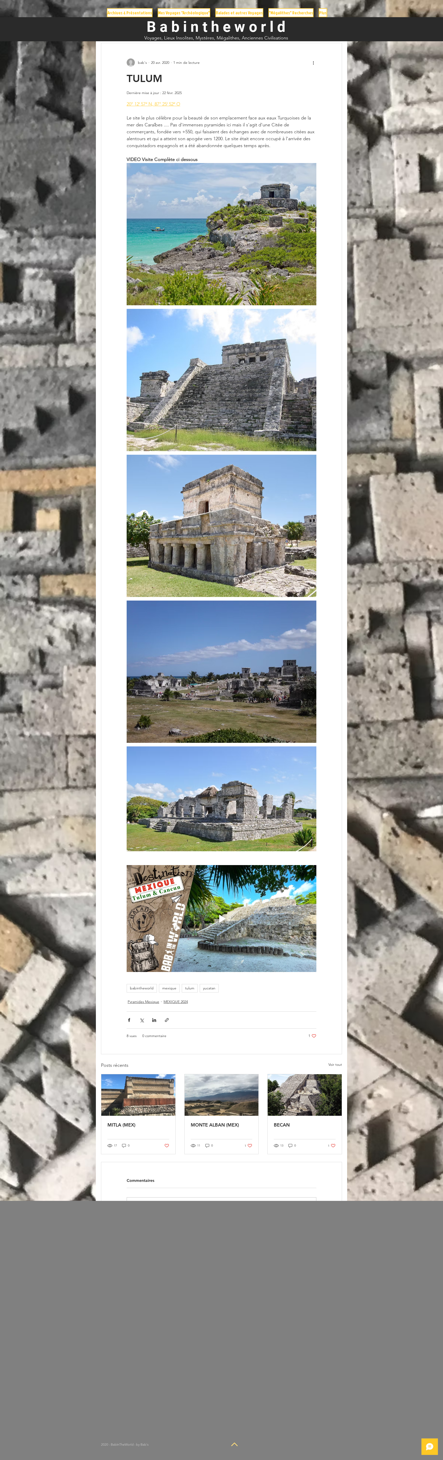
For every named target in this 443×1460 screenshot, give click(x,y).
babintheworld (142, 988)
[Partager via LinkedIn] (154, 1020)
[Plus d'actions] (313, 62)
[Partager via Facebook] (129, 1020)
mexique (169, 988)
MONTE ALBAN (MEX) (215, 1125)
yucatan (209, 988)
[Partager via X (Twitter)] (141, 1020)
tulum (189, 988)
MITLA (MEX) (121, 1125)
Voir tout (335, 1064)
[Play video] (221, 918)
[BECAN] (305, 1095)
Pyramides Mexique (143, 1001)
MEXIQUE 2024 (176, 1001)
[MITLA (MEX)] (138, 1095)
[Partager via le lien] (166, 1020)
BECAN (282, 1125)
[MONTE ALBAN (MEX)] (222, 1095)
